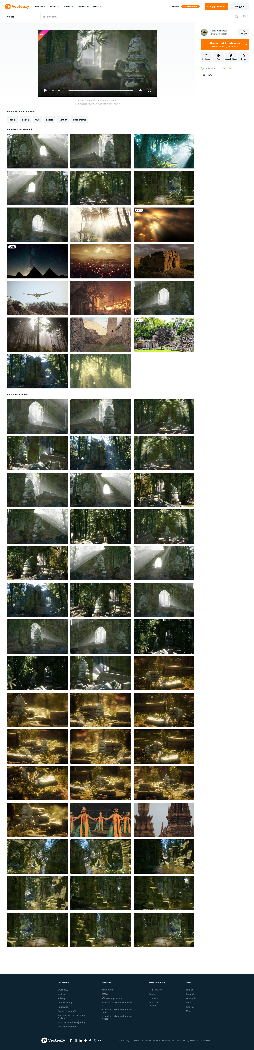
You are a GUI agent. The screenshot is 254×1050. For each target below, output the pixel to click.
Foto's (53, 6)
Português (191, 998)
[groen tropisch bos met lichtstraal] (100, 371)
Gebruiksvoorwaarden (171, 1040)
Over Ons (153, 998)
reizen (25, 119)
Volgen (244, 34)
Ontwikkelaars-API (67, 1011)
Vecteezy (62, 994)
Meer (95, 6)
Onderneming (65, 1002)
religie (49, 119)
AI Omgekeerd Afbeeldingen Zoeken (72, 1016)
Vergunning (107, 989)
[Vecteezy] (17, 6)
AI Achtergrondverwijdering (72, 1022)
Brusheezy (63, 989)
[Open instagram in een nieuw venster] (76, 1040)
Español (190, 994)
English (190, 989)
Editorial (82, 6)
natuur (63, 119)
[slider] (100, 90)
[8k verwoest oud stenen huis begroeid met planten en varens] (164, 746)
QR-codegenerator (67, 1026)
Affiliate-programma (112, 998)
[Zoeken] (236, 16)
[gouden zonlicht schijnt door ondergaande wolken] (164, 225)
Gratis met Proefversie (225, 45)
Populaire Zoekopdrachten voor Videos (117, 1017)
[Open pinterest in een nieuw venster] (85, 1040)
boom (12, 119)
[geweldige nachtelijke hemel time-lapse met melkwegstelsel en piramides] (37, 261)
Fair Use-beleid (203, 1040)
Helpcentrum (155, 989)
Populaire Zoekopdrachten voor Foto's (117, 1010)
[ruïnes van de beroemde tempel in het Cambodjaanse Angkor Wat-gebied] (37, 151)
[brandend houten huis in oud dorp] (100, 298)
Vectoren (38, 6)
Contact (152, 994)
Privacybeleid (189, 1040)
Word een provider (154, 1004)
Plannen (176, 6)
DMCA (105, 994)
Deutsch (190, 1002)
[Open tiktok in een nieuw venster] (90, 1040)
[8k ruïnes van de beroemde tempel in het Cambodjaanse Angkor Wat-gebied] (37, 371)
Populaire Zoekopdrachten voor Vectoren (117, 1004)
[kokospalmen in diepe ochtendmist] (100, 225)
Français (190, 1006)
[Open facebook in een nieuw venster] (71, 1040)
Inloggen (239, 6)
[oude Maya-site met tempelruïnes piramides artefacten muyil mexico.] (164, 334)
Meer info (207, 75)
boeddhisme (79, 119)
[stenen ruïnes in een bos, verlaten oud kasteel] (164, 188)
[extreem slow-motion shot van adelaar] (37, 298)
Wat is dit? (227, 68)
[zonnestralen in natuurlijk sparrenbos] (37, 334)
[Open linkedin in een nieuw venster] (80, 1040)
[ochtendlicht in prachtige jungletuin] (164, 151)
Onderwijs (63, 1006)
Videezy (61, 998)
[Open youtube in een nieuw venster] (99, 1040)
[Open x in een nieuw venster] (95, 1040)
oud (37, 119)
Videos (67, 6)
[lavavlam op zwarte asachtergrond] (100, 261)
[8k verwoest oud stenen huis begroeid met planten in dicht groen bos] (164, 673)
